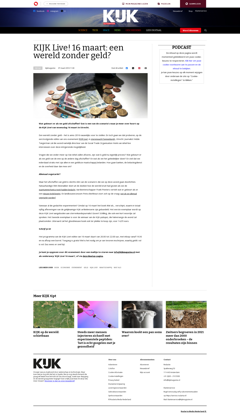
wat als (117, 267)
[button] (193, 4)
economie (65, 267)
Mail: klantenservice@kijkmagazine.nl (178, 399)
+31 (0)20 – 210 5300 (172, 376)
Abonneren (144, 364)
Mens (117, 30)
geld (86, 267)
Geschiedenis (133, 30)
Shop (191, 11)
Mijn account (145, 372)
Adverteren (112, 364)
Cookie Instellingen (115, 376)
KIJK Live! (83, 139)
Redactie (167, 364)
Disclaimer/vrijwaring (116, 384)
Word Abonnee (190, 30)
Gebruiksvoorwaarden (117, 392)
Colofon (111, 368)
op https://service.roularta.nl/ (175, 395)
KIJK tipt (38, 68)
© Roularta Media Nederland (119, 399)
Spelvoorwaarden (115, 395)
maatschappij (105, 267)
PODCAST (181, 47)
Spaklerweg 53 (169, 368)
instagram (54, 11)
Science (82, 30)
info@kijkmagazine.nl (124, 252)
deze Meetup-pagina (93, 256)
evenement (77, 267)
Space (106, 30)
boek (56, 267)
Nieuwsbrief (177, 11)
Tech (95, 30)
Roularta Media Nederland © (194, 411)
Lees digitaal (154, 30)
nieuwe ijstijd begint (52, 193)
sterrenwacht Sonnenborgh (103, 139)
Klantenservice (201, 11)
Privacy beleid (113, 380)
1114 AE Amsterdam (172, 372)
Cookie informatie (115, 372)
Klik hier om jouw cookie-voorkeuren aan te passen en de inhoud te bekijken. (182, 64)
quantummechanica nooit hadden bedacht (57, 189)
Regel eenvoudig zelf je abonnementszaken (181, 392)
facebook (40, 11)
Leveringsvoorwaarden (117, 388)
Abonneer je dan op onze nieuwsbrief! (60, 381)
